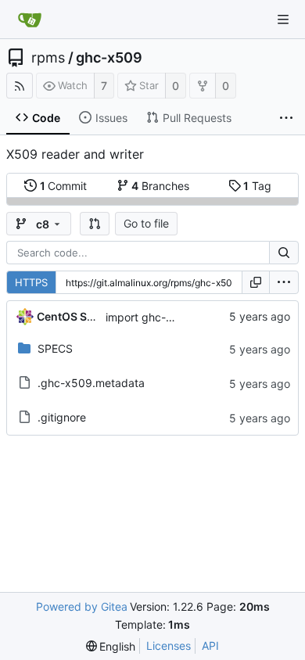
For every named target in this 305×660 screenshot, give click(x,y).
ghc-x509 (109, 58)
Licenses (168, 645)
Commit (64, 185)
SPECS (55, 348)
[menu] (284, 282)
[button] (94, 223)
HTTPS (31, 282)
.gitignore (62, 417)
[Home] (30, 19)
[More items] (286, 118)
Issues (111, 117)
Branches (160, 185)
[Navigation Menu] (283, 19)
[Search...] (284, 252)
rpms (48, 58)
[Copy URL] (256, 282)
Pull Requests (197, 117)
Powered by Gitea (81, 606)
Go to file (146, 223)
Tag (257, 185)
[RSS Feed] (19, 86)
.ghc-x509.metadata (91, 382)
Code (46, 117)
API (210, 645)
